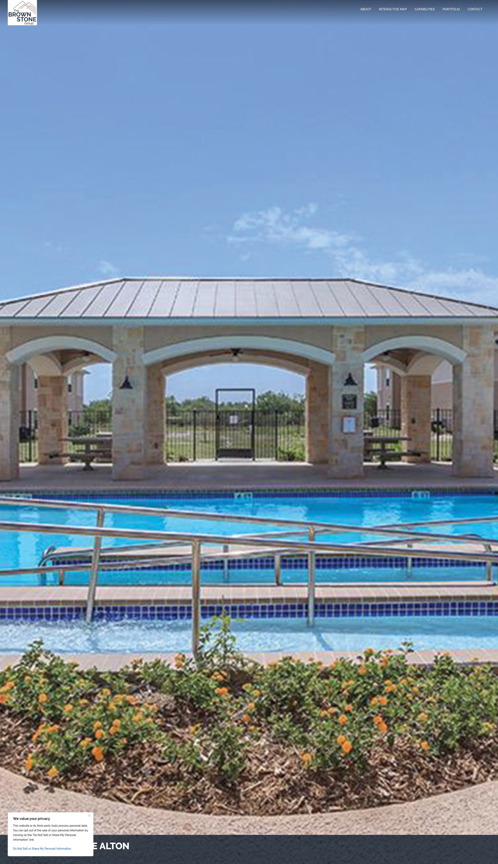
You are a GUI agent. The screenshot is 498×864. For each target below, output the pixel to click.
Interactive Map (393, 9)
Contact (475, 9)
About (365, 9)
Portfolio (451, 9)
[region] (50, 834)
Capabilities (425, 9)
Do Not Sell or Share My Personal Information (42, 848)
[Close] (89, 815)
